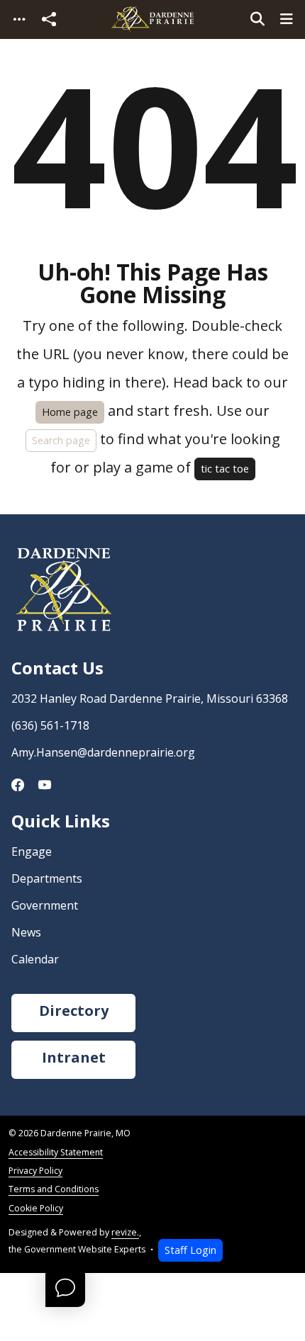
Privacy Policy (35, 1171)
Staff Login (190, 1250)
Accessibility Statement (56, 1152)
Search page (61, 440)
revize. (125, 1232)
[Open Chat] (65, 1287)
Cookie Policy (36, 1208)
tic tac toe (225, 468)
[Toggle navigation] (19, 19)
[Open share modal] (48, 19)
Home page (70, 412)
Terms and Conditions (54, 1189)
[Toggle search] (257, 19)
